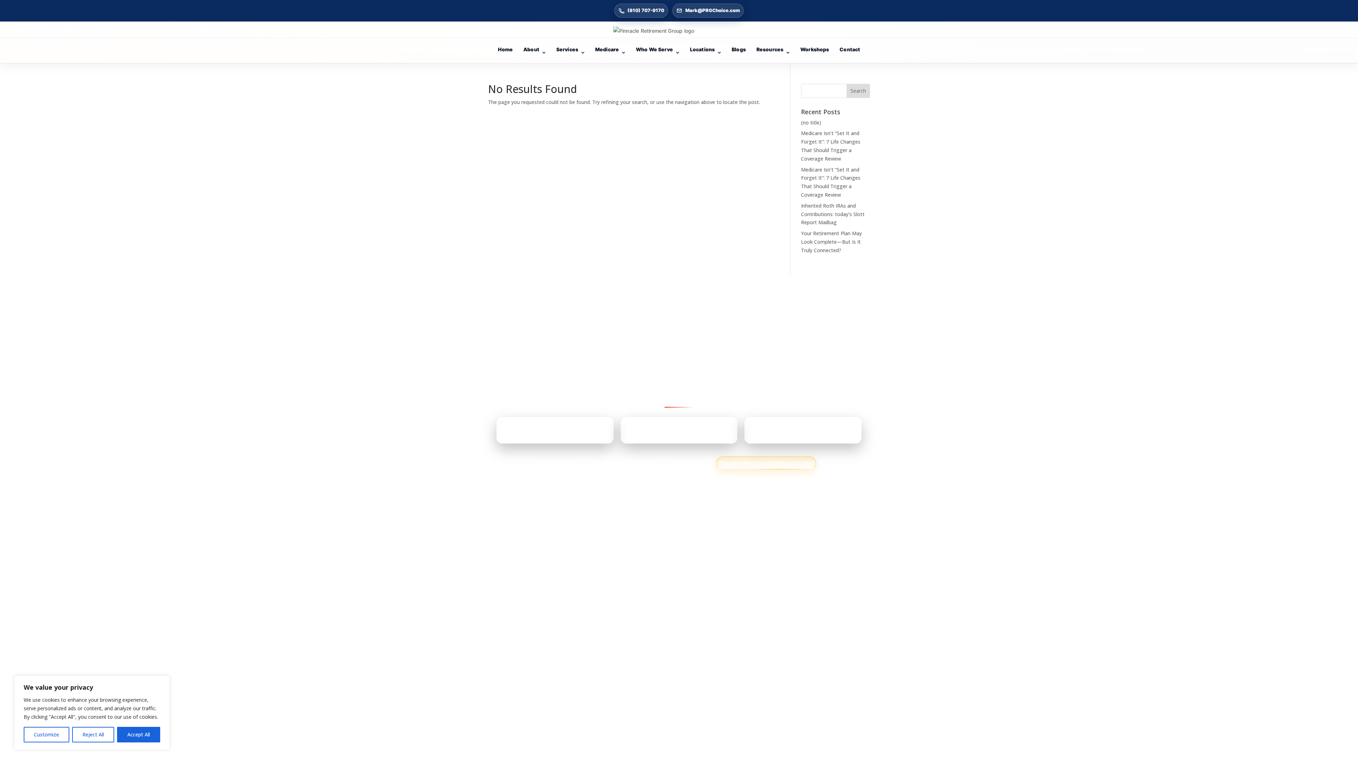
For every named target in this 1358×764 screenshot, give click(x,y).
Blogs (739, 49)
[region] (92, 713)
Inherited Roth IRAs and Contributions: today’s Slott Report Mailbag (833, 214)
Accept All (138, 734)
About (531, 49)
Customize (46, 734)
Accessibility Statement (623, 463)
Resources (769, 49)
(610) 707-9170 (645, 10)
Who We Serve (654, 49)
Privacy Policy (559, 463)
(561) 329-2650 (791, 433)
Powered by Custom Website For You (766, 463)
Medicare (607, 49)
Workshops (814, 49)
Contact (850, 49)
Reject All (93, 734)
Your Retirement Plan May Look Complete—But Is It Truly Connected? (831, 242)
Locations (702, 49)
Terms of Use (687, 463)
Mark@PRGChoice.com (712, 10)
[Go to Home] (679, 31)
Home (505, 49)
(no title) (811, 122)
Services (567, 49)
